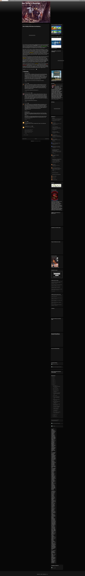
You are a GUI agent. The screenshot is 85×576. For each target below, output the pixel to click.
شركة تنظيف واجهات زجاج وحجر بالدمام (29, 127)
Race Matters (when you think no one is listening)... (56, 402)
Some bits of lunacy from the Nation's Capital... (56, 406)
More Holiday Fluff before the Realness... (56, 387)
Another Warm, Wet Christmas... (55, 391)
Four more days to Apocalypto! (55, 410)
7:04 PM (26, 81)
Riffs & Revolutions (55, 172)
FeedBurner (58, 276)
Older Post (47, 138)
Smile (53, 156)
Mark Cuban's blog (55, 131)
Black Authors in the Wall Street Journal (56, 404)
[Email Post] (36, 69)
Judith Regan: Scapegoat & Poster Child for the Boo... (56, 393)
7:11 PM (26, 91)
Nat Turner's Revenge (31, 3)
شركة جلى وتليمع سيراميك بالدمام (29, 131)
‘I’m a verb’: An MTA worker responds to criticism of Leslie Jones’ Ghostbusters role (56, 161)
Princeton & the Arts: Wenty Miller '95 (56, 408)
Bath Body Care (30, 122)
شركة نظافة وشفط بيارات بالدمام (29, 129)
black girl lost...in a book (56, 146)
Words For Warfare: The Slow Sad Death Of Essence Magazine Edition (56, 169)
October (54, 415)
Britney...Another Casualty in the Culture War (56, 412)
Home (36, 138)
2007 (53, 383)
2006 (53, 384)
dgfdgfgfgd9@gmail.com (28, 126)
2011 (53, 378)
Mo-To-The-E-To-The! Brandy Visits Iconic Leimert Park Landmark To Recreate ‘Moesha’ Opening (56, 119)
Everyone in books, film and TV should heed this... (56, 397)
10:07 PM (26, 110)
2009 (53, 380)
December (54, 385)
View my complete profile (54, 99)
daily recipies (54, 176)
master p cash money (27, 118)
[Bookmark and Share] (54, 364)
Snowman (26, 83)
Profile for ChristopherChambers (55, 420)
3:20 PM (26, 101)
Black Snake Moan (55, 388)
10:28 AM (26, 124)
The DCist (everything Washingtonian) (55, 150)
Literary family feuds (55, 143)
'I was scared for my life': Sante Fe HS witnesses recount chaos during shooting (56, 282)
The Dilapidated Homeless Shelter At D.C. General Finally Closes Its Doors (56, 152)
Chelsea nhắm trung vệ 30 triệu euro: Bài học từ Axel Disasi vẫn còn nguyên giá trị (56, 128)
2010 (53, 379)
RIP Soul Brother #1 (56, 389)
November (54, 414)
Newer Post (24, 138)
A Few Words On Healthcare (56, 132)
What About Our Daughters (56, 174)
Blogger (47, 574)
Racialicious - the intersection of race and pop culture (56, 159)
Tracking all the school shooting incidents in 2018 (55, 287)
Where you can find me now (56, 165)
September (54, 416)
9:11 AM (26, 119)
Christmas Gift (55, 395)
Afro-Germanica (54, 179)
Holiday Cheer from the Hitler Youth (56, 400)
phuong (26, 121)
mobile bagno (26, 122)
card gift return (26, 115)
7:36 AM (26, 133)
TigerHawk (54, 164)
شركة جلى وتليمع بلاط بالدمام (28, 130)
